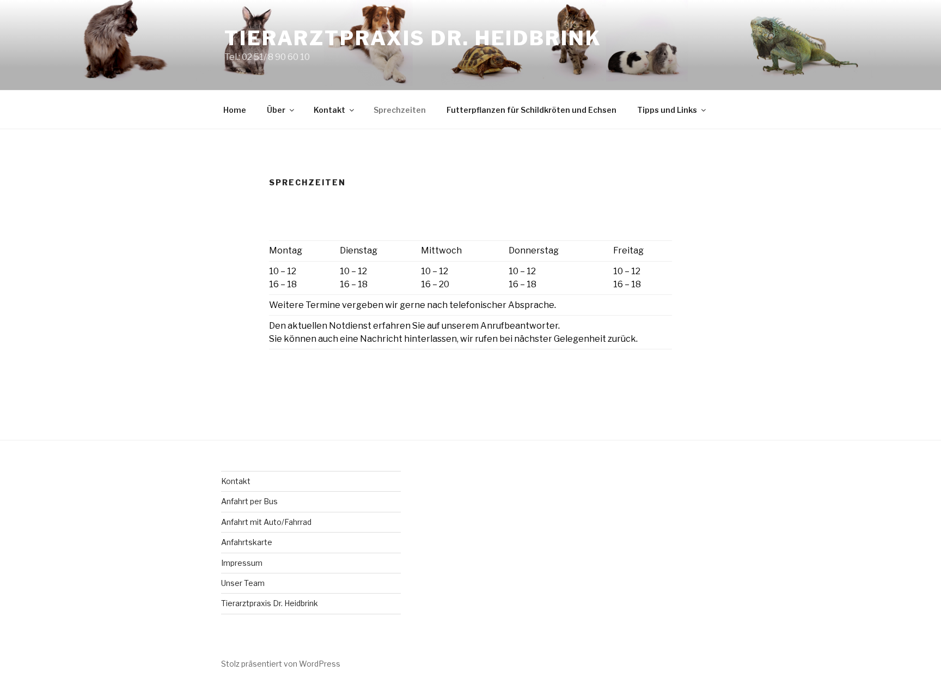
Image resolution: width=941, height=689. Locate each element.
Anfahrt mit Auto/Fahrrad (266, 522)
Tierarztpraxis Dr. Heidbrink (413, 38)
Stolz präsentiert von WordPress (280, 663)
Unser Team (243, 583)
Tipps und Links (667, 109)
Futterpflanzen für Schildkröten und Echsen (531, 109)
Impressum (241, 562)
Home (234, 109)
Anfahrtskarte (246, 542)
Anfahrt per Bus (249, 501)
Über (276, 109)
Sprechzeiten (400, 109)
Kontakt (329, 109)
